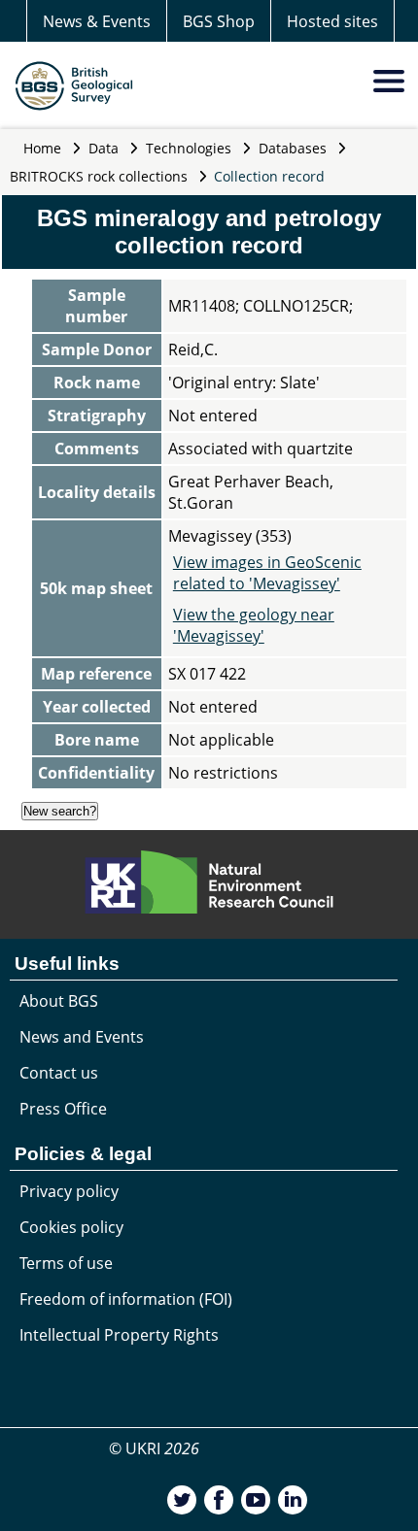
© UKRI (154, 1448)
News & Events (97, 21)
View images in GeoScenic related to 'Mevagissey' (267, 572)
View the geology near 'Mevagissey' (253, 625)
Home (42, 148)
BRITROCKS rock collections (99, 176)
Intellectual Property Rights (119, 1335)
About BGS (58, 1001)
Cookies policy (71, 1227)
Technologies (188, 148)
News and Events (81, 1037)
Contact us (58, 1072)
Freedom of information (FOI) (125, 1299)
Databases (293, 148)
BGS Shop (219, 21)
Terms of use (66, 1263)
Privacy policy (69, 1191)
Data (103, 148)
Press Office (63, 1108)
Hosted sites (332, 21)
